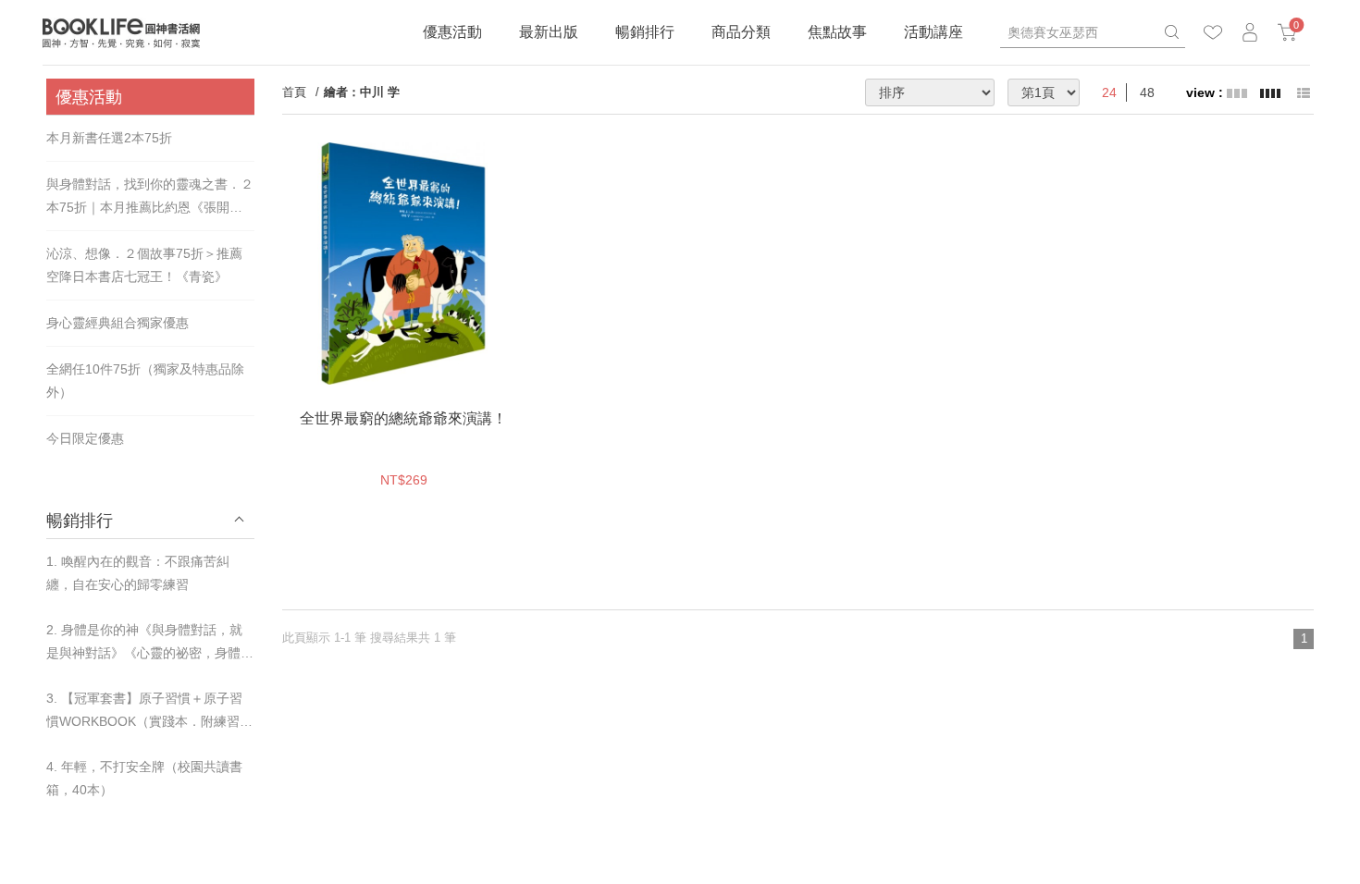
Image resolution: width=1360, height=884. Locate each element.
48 (1147, 92)
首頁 (294, 92)
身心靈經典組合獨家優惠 (117, 322)
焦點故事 (837, 32)
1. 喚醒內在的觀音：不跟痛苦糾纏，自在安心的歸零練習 (137, 573)
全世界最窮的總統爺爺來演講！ (403, 418)
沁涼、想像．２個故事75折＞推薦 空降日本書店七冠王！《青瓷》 (144, 265)
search (1171, 32)
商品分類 (741, 32)
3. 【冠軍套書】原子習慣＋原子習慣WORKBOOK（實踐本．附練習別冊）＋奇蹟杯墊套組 (149, 712)
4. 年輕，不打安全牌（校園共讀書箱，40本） (144, 778)
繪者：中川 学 (362, 92)
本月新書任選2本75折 (109, 137)
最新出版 (548, 32)
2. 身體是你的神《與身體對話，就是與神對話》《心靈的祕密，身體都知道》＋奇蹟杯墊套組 (149, 643)
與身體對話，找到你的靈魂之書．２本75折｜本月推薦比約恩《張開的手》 (149, 198)
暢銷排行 (644, 32)
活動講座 (933, 32)
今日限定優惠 (85, 438)
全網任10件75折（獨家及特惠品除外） (145, 380)
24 (1109, 92)
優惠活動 (452, 32)
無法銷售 (446, 366)
